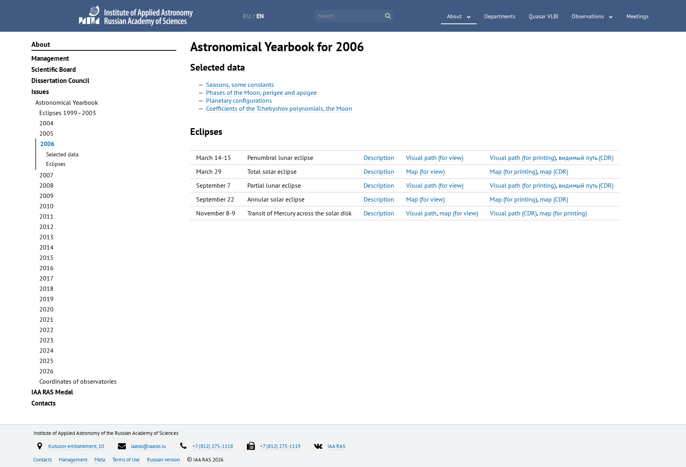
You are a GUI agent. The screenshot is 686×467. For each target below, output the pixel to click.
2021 (46, 319)
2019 (46, 299)
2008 (46, 185)
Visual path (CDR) (513, 213)
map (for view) (458, 213)
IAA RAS (336, 446)
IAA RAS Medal (52, 392)
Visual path (421, 213)
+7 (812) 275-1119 (280, 446)
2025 (46, 361)
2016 (46, 268)
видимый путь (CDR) (586, 157)
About (454, 16)
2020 (46, 309)
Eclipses (56, 163)
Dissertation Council (60, 80)
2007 (46, 175)
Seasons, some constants (240, 84)
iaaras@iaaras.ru (148, 446)
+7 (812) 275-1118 (213, 446)
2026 (46, 371)
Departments (499, 16)
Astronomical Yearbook (66, 102)
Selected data (62, 154)
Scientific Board (53, 69)
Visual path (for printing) (523, 157)
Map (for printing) (513, 171)
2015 (46, 257)
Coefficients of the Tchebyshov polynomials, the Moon (279, 108)
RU (247, 16)
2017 (46, 278)
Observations (588, 16)
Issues (40, 91)
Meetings (637, 16)
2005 (46, 133)
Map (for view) (425, 171)
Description (379, 157)
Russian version (164, 459)
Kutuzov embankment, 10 (76, 446)
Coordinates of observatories (78, 381)
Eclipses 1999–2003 (67, 113)
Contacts (43, 403)
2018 (46, 288)
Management (50, 58)
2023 (46, 340)
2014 (46, 247)
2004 (46, 123)
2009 (46, 196)
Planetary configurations (239, 100)
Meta (100, 459)
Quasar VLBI (543, 16)
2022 (46, 330)
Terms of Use (126, 459)
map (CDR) (554, 171)
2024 (46, 350)
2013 (46, 237)
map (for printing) (563, 213)
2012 (46, 227)
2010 (46, 206)
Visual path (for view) (434, 157)
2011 (46, 216)
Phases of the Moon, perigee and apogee (261, 92)
